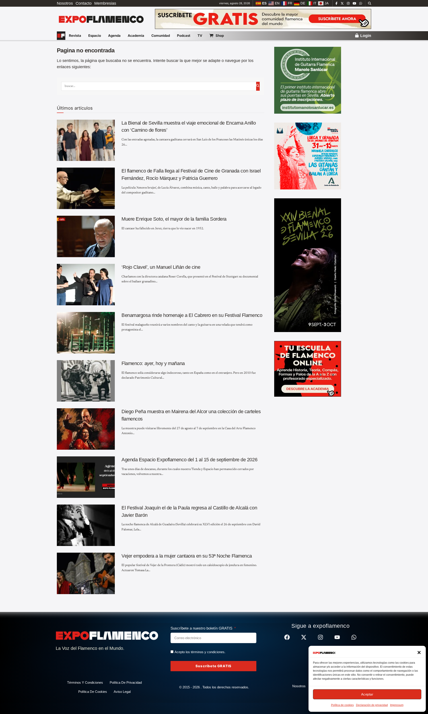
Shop (220, 35)
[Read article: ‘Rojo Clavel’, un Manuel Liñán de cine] (86, 284)
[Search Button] (369, 3)
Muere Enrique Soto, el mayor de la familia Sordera (173, 219)
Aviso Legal (122, 691)
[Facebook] (287, 637)
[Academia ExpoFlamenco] (307, 368)
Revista (75, 35)
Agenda (114, 35)
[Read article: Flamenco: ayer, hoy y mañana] (86, 381)
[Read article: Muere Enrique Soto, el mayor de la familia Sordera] (86, 236)
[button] (419, 652)
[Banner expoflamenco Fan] (263, 18)
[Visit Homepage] (101, 19)
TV (200, 35)
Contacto (84, 3)
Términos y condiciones (85, 682)
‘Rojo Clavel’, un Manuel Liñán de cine (160, 267)
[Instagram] (320, 637)
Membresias (105, 3)
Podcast (183, 35)
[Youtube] (337, 637)
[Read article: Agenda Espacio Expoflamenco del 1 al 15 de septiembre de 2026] (86, 477)
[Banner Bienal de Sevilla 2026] (307, 265)
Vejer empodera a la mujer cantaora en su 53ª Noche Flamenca (186, 556)
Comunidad (160, 35)
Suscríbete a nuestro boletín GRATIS (202, 628)
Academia (136, 35)
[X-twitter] (303, 637)
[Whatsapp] (354, 637)
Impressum (396, 705)
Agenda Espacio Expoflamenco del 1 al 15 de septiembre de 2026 (189, 459)
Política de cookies (342, 705)
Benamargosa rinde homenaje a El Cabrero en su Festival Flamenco (191, 315)
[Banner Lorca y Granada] (307, 156)
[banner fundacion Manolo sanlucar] (307, 80)
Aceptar (367, 694)
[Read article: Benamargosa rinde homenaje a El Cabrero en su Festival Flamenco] (86, 332)
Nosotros (65, 3)
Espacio (94, 35)
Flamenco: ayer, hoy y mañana (153, 363)
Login (365, 35)
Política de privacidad (126, 682)
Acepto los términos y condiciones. (200, 652)
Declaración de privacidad (372, 705)
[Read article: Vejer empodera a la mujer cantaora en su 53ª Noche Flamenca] (86, 573)
